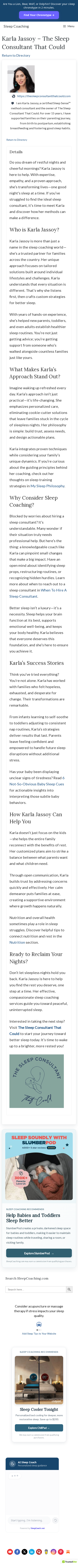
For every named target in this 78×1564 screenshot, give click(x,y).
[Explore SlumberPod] (39, 1166)
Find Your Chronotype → (39, 15)
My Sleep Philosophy (47, 486)
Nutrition (17, 942)
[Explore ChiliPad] (39, 1380)
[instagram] (53, 1552)
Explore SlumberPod (39, 1253)
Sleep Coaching (16, 26)
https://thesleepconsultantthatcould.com (44, 96)
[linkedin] (32, 1552)
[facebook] (17, 1552)
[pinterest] (61, 1552)
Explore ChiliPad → (39, 1427)
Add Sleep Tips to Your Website (39, 1333)
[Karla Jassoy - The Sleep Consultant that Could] (39, 79)
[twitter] (24, 1552)
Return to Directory (16, 55)
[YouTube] (10, 1552)
